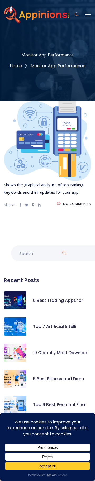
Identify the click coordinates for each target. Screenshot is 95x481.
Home (16, 66)
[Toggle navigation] (88, 17)
